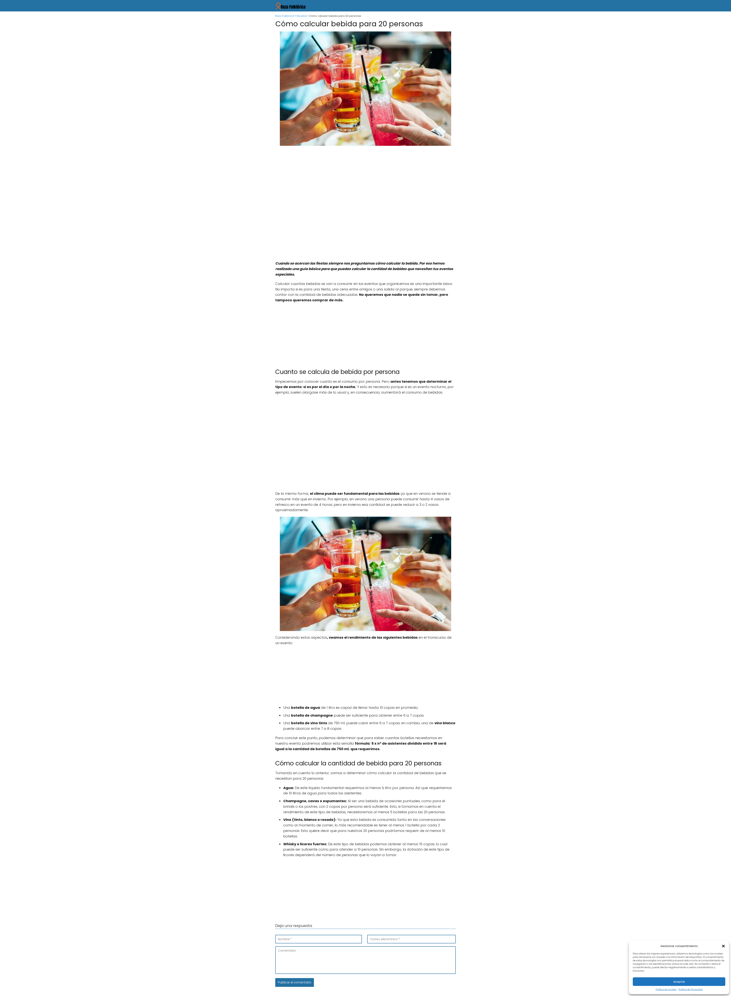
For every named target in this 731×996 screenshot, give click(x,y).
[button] (723, 946)
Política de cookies (666, 989)
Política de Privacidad (690, 989)
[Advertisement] (365, 177)
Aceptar (679, 982)
